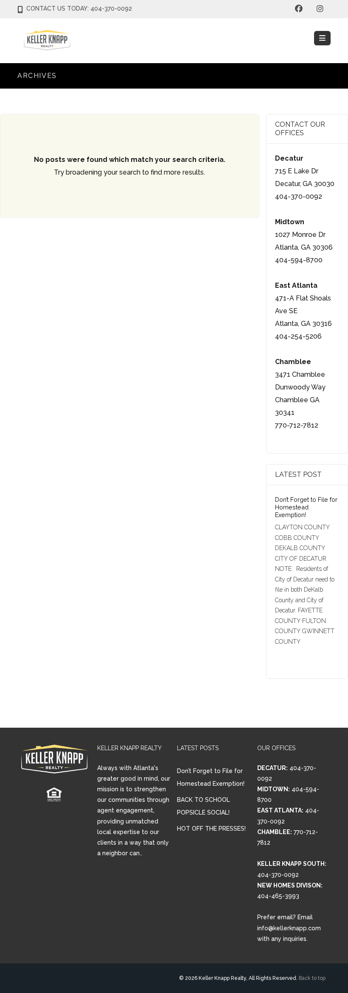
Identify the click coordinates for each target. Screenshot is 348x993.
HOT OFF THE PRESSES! (211, 828)
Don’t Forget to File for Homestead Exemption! (306, 507)
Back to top (312, 978)
